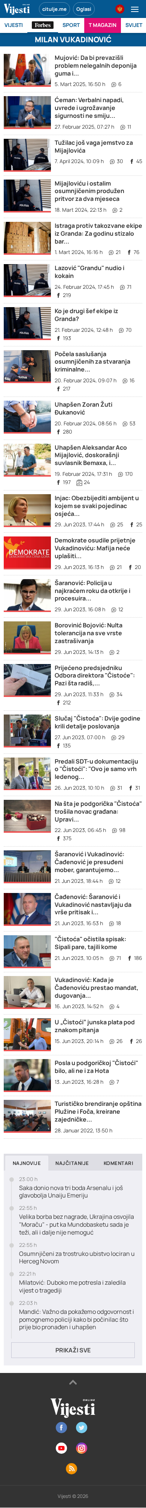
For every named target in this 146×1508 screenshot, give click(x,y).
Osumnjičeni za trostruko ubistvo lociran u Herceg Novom (77, 1258)
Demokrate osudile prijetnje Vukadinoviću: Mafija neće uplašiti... (95, 548)
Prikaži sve (73, 1350)
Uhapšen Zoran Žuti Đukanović (83, 408)
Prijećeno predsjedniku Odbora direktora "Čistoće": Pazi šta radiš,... (95, 676)
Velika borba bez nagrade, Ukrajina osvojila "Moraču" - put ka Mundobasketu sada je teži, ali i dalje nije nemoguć (76, 1224)
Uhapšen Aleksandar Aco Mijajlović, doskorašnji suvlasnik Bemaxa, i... (91, 455)
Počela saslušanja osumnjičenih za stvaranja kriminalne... (92, 362)
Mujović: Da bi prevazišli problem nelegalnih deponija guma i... (96, 65)
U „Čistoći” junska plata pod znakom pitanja (95, 1026)
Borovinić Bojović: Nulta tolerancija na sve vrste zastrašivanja (88, 633)
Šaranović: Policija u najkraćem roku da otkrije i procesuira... (92, 591)
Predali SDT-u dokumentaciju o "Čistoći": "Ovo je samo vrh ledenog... (96, 769)
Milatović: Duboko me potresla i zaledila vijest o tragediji (72, 1286)
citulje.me (54, 9)
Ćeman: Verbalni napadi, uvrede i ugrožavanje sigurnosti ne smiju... (89, 108)
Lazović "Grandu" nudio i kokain (89, 272)
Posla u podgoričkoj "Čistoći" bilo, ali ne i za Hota (96, 1067)
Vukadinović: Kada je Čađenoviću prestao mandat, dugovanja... (97, 988)
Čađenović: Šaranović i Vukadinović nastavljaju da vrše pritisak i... (93, 905)
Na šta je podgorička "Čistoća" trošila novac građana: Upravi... (98, 811)
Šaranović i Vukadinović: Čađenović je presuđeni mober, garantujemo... (89, 862)
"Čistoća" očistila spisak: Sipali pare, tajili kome (90, 943)
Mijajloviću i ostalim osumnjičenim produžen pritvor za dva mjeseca (89, 191)
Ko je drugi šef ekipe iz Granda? (86, 315)
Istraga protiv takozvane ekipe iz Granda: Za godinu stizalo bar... (98, 233)
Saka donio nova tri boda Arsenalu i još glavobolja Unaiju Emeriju (71, 1192)
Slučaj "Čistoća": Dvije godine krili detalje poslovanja (97, 722)
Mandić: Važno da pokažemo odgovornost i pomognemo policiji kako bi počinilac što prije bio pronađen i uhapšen (76, 1319)
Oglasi (83, 9)
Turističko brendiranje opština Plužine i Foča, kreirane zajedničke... (98, 1111)
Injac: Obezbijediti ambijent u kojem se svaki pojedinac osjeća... (97, 506)
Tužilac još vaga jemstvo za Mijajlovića (94, 146)
